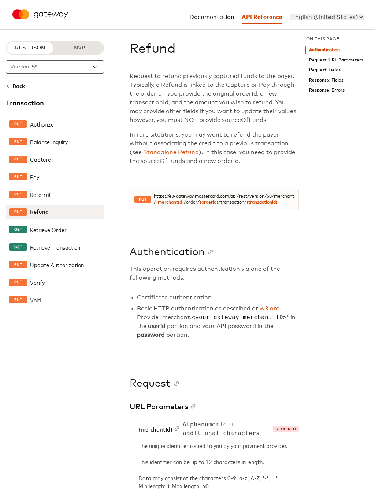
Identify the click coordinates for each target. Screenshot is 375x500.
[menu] (327, 17)
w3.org (270, 308)
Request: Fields (325, 70)
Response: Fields (326, 80)
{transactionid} (262, 202)
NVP (79, 48)
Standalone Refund (171, 152)
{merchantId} (170, 202)
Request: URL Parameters (336, 60)
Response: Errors (327, 90)
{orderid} (209, 202)
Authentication (324, 50)
